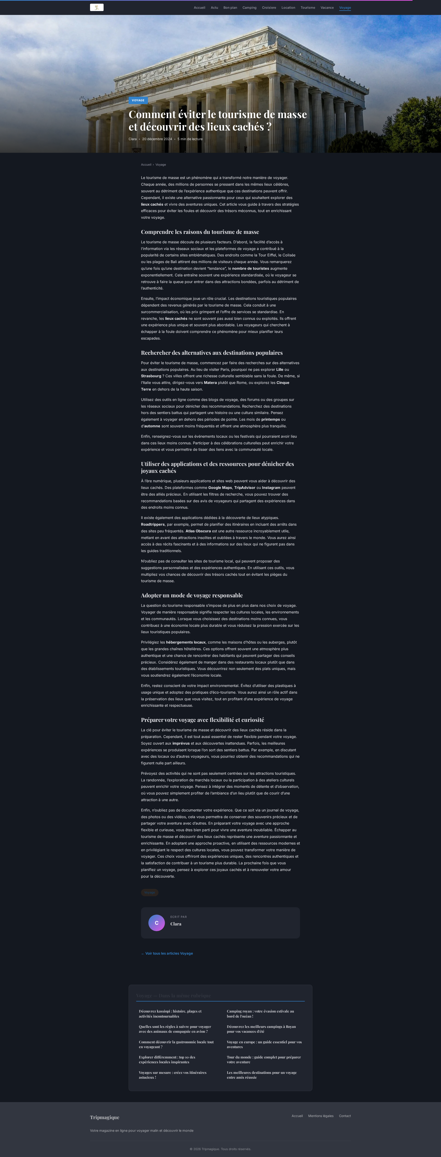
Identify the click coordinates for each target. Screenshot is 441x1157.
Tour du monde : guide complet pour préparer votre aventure (264, 1059)
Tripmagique (104, 1117)
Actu (214, 7)
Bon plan (230, 7)
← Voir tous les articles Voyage (167, 953)
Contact (345, 1116)
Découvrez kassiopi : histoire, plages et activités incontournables (170, 1013)
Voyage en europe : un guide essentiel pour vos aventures (264, 1044)
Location (288, 7)
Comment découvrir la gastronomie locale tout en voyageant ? (176, 1044)
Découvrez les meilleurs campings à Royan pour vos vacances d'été (261, 1029)
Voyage (345, 7)
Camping (250, 7)
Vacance (327, 7)
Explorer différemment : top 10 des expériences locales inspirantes (167, 1059)
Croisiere (269, 7)
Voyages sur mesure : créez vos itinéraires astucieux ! (172, 1075)
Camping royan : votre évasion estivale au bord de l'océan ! (260, 1013)
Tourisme (308, 7)
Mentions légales (321, 1116)
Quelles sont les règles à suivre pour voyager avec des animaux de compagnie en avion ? (175, 1029)
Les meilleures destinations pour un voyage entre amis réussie (262, 1075)
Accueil (199, 7)
